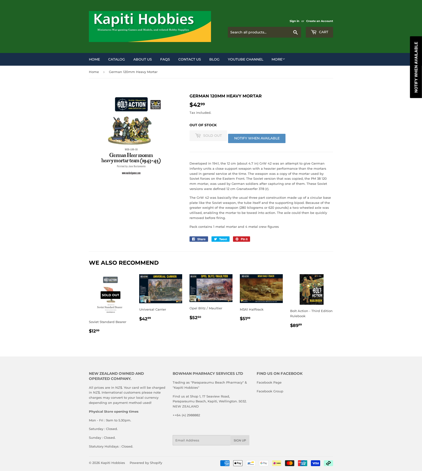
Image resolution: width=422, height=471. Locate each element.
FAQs (165, 59)
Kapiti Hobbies (113, 463)
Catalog (116, 59)
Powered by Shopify (146, 463)
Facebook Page (269, 382)
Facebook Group (270, 391)
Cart (323, 32)
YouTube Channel (245, 59)
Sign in (294, 21)
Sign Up (240, 440)
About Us (142, 59)
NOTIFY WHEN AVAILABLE (257, 138)
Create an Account (319, 21)
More (277, 59)
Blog (214, 59)
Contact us (189, 59)
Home (94, 59)
